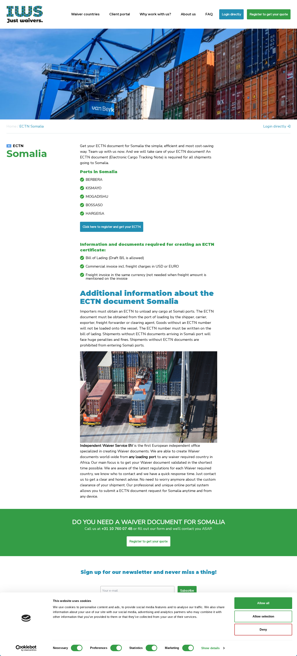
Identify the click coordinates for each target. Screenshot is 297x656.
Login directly (231, 14)
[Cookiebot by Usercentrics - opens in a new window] (26, 648)
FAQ (209, 14)
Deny (263, 629)
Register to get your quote (269, 14)
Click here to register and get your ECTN (112, 227)
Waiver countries (85, 14)
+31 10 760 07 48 (117, 528)
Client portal (119, 14)
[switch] (116, 648)
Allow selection (263, 616)
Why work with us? (155, 14)
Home (11, 126)
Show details (210, 648)
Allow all (263, 603)
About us (188, 14)
